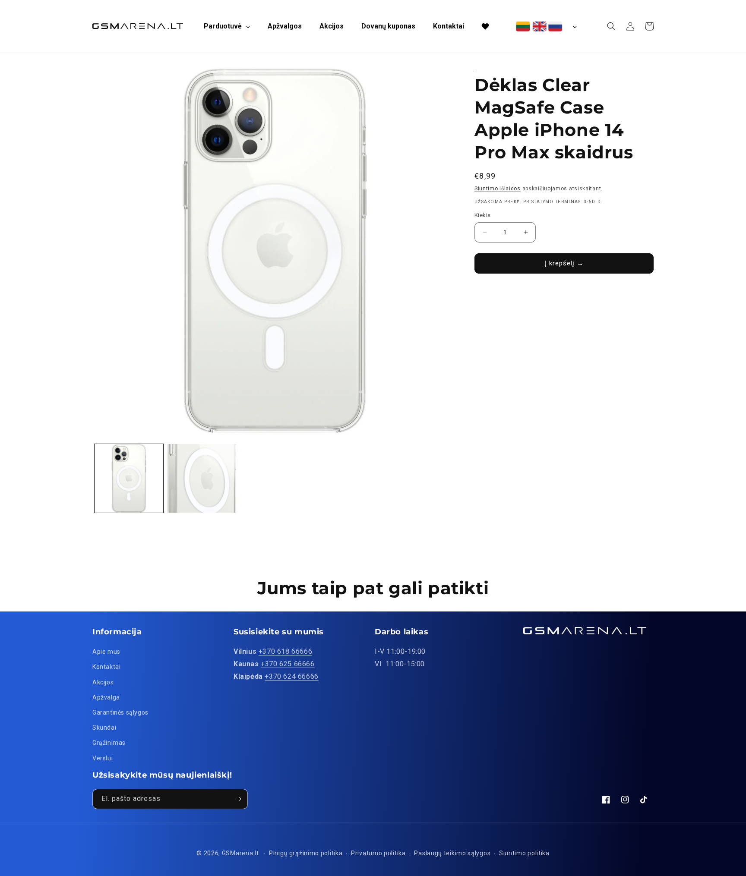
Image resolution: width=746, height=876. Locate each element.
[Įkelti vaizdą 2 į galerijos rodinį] (202, 478)
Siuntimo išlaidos (497, 189)
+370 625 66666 (287, 664)
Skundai (104, 727)
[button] (611, 26)
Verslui (102, 758)
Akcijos (103, 682)
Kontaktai (106, 666)
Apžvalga (106, 697)
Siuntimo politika (524, 853)
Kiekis (482, 215)
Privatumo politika (378, 853)
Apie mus (106, 651)
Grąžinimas (109, 742)
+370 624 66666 (291, 676)
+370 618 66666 (285, 651)
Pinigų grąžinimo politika (306, 853)
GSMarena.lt (240, 853)
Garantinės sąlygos (120, 712)
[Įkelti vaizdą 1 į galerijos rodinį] (129, 478)
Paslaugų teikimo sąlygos (452, 853)
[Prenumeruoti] (237, 799)
